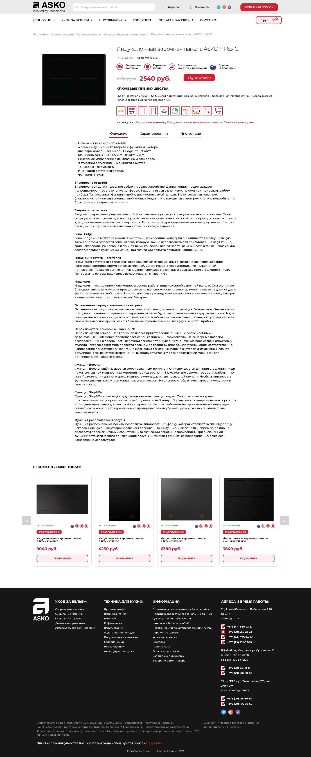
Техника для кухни (62, 34)
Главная (42, 34)
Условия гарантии (165, 637)
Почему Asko (161, 646)
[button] (26, 520)
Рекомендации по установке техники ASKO (182, 627)
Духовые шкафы (115, 609)
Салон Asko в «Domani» (168, 656)
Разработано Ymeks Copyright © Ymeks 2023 (155, 751)
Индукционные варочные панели (126, 34)
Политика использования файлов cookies (181, 609)
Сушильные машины (69, 613)
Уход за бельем (75, 20)
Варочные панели (89, 34)
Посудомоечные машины (121, 637)
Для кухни (42, 20)
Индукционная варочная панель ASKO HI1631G (177, 49)
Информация (111, 20)
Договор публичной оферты (172, 618)
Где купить (142, 20)
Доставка (208, 20)
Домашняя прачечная (70, 623)
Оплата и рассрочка (176, 20)
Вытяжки (110, 618)
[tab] (118, 134)
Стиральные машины (69, 609)
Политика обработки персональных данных (182, 613)
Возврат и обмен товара (169, 660)
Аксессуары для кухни (119, 651)
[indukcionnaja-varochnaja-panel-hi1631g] (74, 80)
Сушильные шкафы (68, 618)
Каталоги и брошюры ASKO (171, 623)
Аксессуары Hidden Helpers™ (75, 627)
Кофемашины (113, 623)
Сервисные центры (166, 632)
